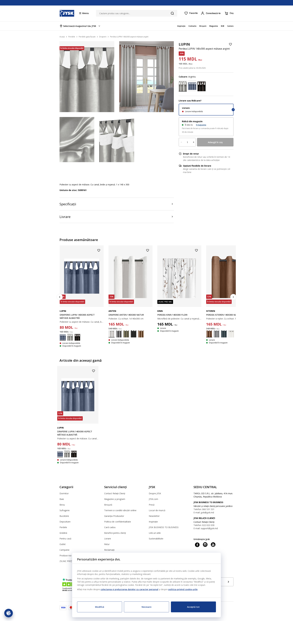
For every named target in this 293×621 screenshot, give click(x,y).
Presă (151, 504)
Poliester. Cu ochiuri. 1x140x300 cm (126, 318)
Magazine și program (114, 499)
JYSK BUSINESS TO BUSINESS (164, 527)
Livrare (65, 216)
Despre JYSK (155, 493)
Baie (62, 499)
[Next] (233, 297)
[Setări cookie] (8, 613)
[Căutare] (172, 13)
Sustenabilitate (156, 538)
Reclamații (109, 549)
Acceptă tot (193, 606)
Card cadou (110, 527)
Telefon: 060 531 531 (204, 509)
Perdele (63, 527)
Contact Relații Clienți (114, 493)
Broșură (108, 504)
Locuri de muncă (157, 510)
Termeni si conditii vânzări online (120, 510)
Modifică (99, 606)
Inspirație (153, 521)
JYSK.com (153, 499)
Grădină (63, 532)
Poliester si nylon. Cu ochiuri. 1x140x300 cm (227, 318)
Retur (107, 544)
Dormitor (64, 493)
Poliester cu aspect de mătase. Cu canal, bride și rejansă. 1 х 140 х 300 (82, 321)
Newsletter (154, 516)
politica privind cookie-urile (182, 589)
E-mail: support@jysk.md (206, 528)
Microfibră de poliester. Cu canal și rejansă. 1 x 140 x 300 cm (179, 318)
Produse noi (65, 555)
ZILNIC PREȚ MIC (68, 561)
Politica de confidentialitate (117, 521)
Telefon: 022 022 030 (204, 525)
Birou (62, 504)
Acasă (62, 36)
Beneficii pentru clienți (115, 532)
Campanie (64, 549)
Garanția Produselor (114, 516)
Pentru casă (65, 538)
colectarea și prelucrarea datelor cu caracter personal (129, 589)
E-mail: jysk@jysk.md (204, 512)
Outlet (63, 544)
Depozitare (65, 521)
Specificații (68, 204)
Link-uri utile (155, 532)
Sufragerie (65, 510)
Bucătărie (64, 516)
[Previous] (60, 297)
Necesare (146, 606)
